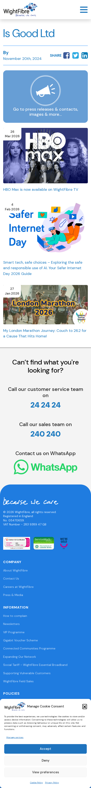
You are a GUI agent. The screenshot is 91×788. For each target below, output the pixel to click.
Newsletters (11, 624)
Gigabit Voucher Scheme (20, 640)
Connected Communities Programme (29, 648)
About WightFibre (15, 570)
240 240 (45, 434)
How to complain (15, 616)
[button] (85, 706)
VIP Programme (14, 632)
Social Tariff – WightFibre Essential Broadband (35, 665)
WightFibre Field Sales (18, 681)
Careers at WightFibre (18, 587)
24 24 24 (45, 405)
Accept (45, 749)
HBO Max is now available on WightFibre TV (40, 189)
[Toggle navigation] (84, 10)
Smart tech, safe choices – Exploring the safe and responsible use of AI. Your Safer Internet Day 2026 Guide (42, 268)
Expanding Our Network (19, 657)
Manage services (14, 737)
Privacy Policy (52, 782)
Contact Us (11, 578)
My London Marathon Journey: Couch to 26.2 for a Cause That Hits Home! (45, 333)
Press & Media (13, 595)
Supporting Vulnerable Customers (27, 673)
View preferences (45, 772)
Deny (46, 760)
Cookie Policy (36, 782)
